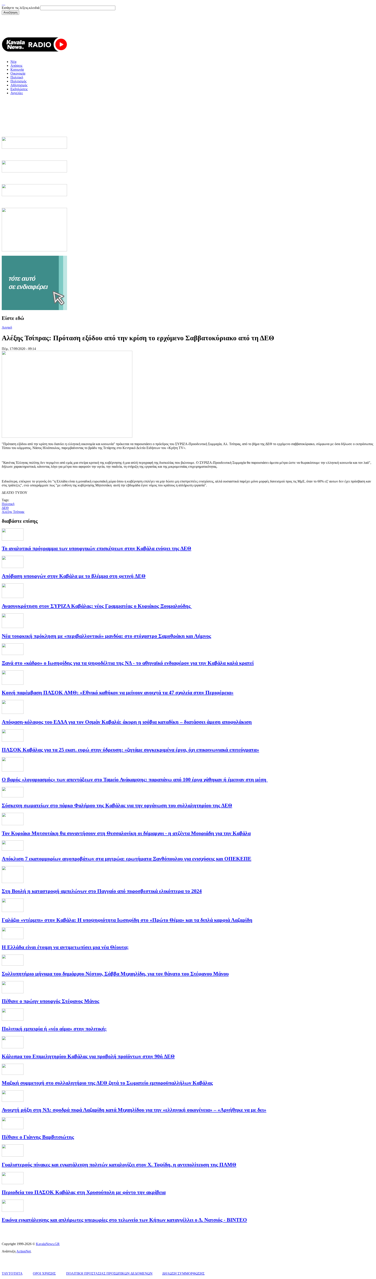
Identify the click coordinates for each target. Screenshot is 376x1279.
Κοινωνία (17, 69)
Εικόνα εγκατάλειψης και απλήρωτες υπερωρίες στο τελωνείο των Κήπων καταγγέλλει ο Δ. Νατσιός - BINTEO (124, 1220)
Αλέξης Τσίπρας (13, 512)
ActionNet (23, 1251)
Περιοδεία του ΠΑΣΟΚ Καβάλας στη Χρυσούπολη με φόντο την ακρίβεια (84, 1192)
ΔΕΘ (5, 508)
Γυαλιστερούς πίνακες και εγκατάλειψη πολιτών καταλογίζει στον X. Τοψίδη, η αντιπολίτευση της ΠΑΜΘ (119, 1164)
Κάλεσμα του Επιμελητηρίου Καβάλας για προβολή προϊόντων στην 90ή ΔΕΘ (88, 1056)
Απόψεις (16, 65)
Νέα (13, 61)
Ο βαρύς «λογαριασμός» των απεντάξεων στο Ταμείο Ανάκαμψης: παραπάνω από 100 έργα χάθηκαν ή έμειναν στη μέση (135, 779)
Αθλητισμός (18, 85)
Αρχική (7, 327)
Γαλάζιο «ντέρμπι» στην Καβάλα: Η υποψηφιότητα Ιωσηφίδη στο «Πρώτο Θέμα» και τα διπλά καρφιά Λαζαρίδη (127, 920)
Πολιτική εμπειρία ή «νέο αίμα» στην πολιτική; (54, 1029)
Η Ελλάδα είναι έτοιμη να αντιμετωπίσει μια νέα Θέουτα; (65, 947)
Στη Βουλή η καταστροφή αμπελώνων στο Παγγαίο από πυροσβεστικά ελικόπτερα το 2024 (102, 891)
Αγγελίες (16, 93)
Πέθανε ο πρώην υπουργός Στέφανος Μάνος (50, 1001)
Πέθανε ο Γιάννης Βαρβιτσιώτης (38, 1137)
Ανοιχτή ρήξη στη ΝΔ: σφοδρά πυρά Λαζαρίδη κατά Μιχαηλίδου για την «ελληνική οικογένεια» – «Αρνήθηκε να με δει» (134, 1110)
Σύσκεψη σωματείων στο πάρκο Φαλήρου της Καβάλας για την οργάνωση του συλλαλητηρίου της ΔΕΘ (117, 805)
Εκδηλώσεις (19, 89)
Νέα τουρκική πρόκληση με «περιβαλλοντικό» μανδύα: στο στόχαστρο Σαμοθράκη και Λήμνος (106, 636)
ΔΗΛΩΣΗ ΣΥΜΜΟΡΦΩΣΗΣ (183, 1273)
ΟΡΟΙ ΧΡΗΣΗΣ (44, 1273)
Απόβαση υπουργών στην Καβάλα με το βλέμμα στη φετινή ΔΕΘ (74, 576)
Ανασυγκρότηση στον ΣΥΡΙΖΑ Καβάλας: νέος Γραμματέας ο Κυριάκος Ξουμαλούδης (97, 606)
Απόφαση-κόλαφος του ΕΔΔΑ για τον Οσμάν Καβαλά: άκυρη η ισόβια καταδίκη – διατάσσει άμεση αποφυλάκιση (127, 722)
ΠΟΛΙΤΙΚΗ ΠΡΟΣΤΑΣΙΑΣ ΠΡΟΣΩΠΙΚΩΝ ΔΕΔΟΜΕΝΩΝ (109, 1273)
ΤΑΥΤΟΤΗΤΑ (12, 1273)
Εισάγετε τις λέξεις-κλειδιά (21, 8)
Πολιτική (16, 77)
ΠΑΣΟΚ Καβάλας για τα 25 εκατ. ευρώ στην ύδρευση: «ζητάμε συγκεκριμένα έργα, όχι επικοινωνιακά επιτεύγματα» (130, 750)
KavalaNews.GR (48, 1244)
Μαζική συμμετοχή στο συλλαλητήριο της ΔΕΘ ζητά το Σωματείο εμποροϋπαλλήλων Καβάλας (107, 1083)
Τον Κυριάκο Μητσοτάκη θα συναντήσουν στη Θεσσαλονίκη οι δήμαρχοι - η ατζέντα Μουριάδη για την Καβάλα (126, 833)
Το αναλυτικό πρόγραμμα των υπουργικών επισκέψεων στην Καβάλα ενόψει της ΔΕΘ (96, 548)
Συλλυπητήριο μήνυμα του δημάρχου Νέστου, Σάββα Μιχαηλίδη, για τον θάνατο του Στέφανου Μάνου (115, 974)
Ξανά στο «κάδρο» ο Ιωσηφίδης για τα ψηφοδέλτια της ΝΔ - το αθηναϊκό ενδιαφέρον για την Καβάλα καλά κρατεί (128, 663)
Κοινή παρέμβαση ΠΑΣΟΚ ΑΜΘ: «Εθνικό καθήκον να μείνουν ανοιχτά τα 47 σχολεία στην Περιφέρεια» (117, 692)
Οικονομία (17, 73)
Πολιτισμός (18, 81)
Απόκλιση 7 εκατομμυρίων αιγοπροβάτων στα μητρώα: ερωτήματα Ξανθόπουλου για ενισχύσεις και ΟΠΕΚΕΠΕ (126, 859)
